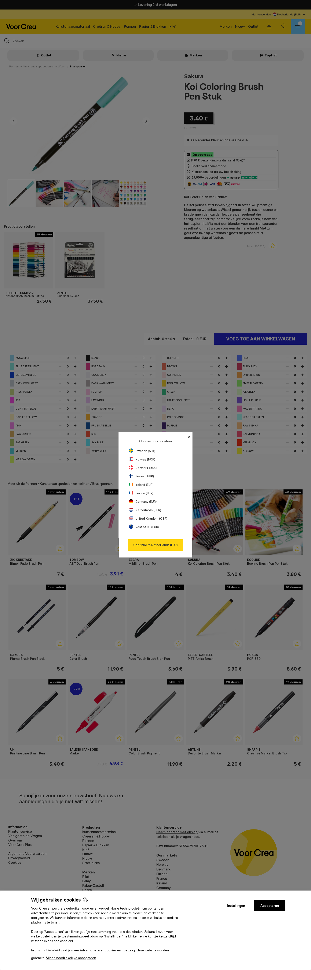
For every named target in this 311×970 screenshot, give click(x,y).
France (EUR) (144, 493)
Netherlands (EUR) (148, 510)
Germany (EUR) (146, 501)
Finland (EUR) (144, 476)
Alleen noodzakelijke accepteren (71, 958)
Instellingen (236, 906)
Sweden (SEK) (145, 451)
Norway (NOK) (145, 459)
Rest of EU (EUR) (147, 527)
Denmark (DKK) (146, 468)
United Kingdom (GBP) (151, 518)
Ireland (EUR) (144, 484)
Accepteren (269, 906)
